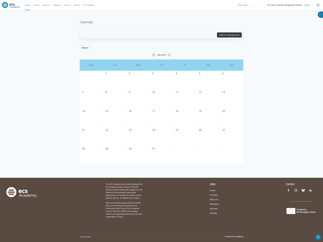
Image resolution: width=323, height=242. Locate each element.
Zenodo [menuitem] (77, 5)
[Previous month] (153, 54)
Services (213, 208)
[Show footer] (318, 237)
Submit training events (229, 35)
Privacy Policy (85, 236)
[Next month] (169, 54)
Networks (214, 204)
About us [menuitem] (46, 5)
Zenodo (213, 213)
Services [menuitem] (67, 5)
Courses (214, 195)
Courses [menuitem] (36, 5)
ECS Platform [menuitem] (88, 5)
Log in (307, 5)
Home (212, 190)
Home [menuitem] (27, 5)
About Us (214, 199)
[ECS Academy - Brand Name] (11, 5)
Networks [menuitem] (57, 5)
